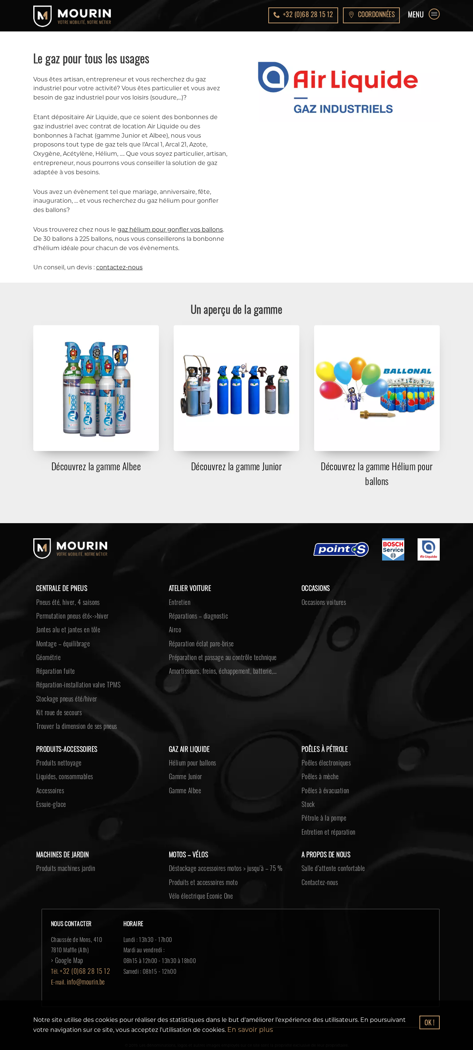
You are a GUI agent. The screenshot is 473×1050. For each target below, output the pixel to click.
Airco (174, 626)
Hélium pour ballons (189, 749)
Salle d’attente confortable (329, 847)
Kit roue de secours (56, 702)
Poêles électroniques (323, 749)
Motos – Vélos (186, 834)
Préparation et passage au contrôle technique (215, 651)
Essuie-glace (49, 787)
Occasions (314, 588)
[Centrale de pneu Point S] (341, 551)
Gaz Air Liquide (187, 736)
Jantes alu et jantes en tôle (63, 626)
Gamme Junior (183, 761)
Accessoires (48, 774)
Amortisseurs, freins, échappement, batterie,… (217, 664)
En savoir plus (247, 1029)
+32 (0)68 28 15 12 (82, 947)
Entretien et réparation (325, 812)
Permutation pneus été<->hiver (68, 613)
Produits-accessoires (64, 736)
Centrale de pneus (59, 588)
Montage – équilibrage (59, 638)
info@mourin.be (84, 957)
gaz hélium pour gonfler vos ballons (170, 229)
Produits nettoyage (55, 749)
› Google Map (65, 936)
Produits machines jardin (62, 847)
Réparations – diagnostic (195, 613)
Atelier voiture (188, 588)
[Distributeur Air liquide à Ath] (429, 550)
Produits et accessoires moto (199, 860)
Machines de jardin (60, 834)
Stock (307, 787)
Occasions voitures (321, 601)
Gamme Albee (183, 774)
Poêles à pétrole (322, 736)
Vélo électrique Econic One (196, 872)
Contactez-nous (318, 860)
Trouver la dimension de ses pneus (71, 714)
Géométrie (47, 651)
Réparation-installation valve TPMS (72, 676)
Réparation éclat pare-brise (197, 638)
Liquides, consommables (61, 761)
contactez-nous (119, 267)
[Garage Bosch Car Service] (393, 550)
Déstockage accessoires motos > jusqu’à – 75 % (219, 847)
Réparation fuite (52, 664)
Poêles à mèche (318, 761)
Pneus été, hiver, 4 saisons (64, 601)
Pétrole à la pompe (321, 800)
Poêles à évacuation (322, 774)
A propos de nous (323, 834)
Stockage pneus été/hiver (62, 689)
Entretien (178, 601)
